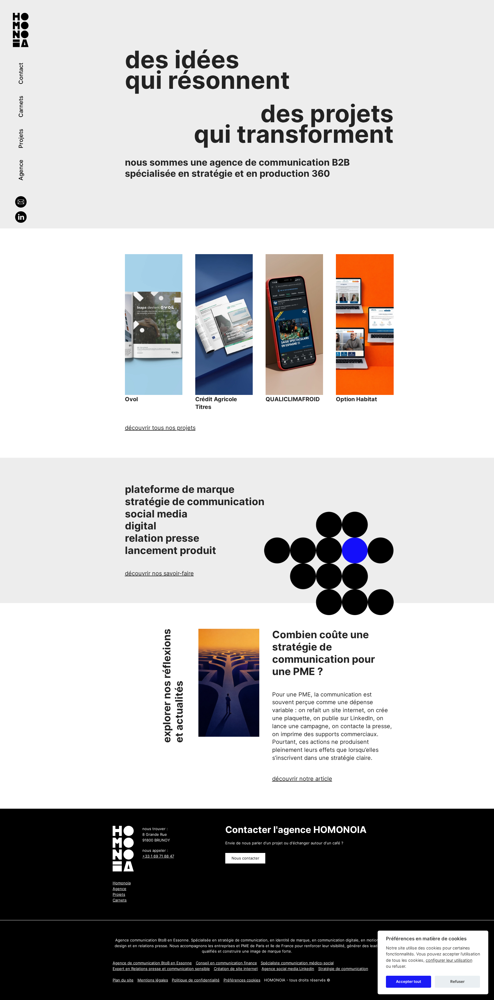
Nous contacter (245, 858)
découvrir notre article (302, 778)
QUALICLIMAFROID (293, 399)
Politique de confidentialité (196, 980)
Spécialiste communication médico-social (297, 963)
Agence (20, 170)
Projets (20, 138)
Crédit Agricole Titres (216, 403)
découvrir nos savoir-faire (159, 573)
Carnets (20, 106)
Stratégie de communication (343, 968)
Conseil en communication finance (226, 963)
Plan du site (123, 980)
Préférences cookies (242, 980)
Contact (20, 73)
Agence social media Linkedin (288, 968)
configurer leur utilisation (449, 960)
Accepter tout (408, 981)
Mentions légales (153, 980)
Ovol (131, 399)
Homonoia (122, 883)
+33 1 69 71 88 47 (158, 856)
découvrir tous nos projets (160, 427)
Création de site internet (236, 968)
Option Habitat (356, 399)
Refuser (457, 981)
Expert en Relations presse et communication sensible (161, 968)
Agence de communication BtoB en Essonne (152, 963)
